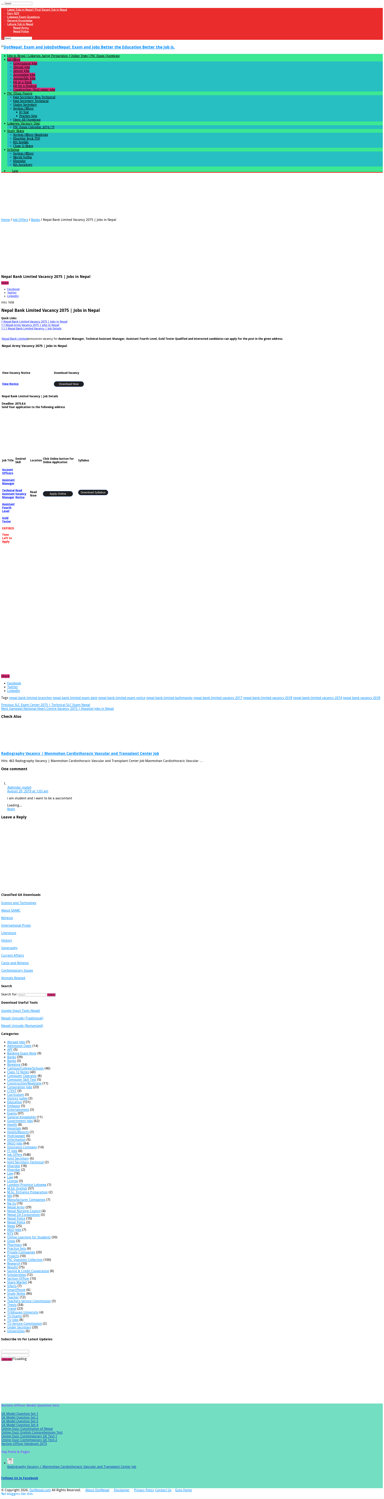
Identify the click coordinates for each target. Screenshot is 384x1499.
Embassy (13, 1106)
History (6, 940)
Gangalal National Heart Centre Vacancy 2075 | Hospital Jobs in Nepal (57, 708)
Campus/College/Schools (25, 1068)
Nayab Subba (22, 157)
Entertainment (18, 1109)
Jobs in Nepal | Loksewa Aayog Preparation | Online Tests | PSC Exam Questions (63, 56)
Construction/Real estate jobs (34, 89)
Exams (12, 1113)
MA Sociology (23, 165)
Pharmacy (14, 1245)
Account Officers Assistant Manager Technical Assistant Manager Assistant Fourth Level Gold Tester (8, 495)
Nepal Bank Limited (14, 339)
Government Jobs (25, 63)
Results (12, 1267)
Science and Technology (18, 903)
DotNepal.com (40, 1490)
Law (10, 1173)
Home (5, 220)
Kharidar (19, 161)
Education (14, 1102)
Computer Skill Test (21, 1079)
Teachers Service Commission (29, 1301)
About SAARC (10, 910)
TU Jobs (12, 1320)
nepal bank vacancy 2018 (361, 698)
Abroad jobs (21, 67)
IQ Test (24, 112)
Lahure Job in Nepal (20, 24)
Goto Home (183, 1490)
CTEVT (12, 1091)
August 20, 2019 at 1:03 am (27, 791)
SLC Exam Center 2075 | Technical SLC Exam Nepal (45, 705)
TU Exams (14, 1316)
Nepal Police (21, 31)
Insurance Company (22, 1147)
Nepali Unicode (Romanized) (22, 1026)
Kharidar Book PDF (26, 138)
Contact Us (163, 1490)
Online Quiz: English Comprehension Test (32, 1432)
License (12, 1181)
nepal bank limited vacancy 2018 (267, 698)
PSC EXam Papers (19, 93)
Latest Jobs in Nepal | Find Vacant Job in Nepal (37, 10)
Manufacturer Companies (26, 1200)
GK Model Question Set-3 (19, 1421)
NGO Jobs (14, 1230)
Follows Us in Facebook (19, 1478)
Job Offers (13, 59)
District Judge (17, 1098)
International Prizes (16, 925)
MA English (21, 142)
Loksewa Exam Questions (23, 17)
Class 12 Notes (23, 146)
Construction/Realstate (24, 1083)
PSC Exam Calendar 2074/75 (33, 127)
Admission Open (19, 1046)
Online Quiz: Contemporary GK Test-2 (29, 1440)
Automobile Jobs (24, 78)
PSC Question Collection (25, 1260)
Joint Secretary (18, 1158)
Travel (11, 1308)
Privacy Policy (144, 1490)
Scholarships (16, 1275)
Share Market (17, 1282)
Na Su (11, 1203)
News (11, 1226)
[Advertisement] (91, 197)
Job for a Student (25, 86)
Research (13, 1263)
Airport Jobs (21, 71)
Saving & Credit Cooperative (28, 1271)
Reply (11, 809)
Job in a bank (22, 82)
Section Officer (23, 108)
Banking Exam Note (21, 1053)
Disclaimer (122, 1490)
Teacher (13, 1297)
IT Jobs (12, 1151)
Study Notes (15, 131)
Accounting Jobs (24, 74)
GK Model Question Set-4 (19, 1425)
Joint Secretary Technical (31, 101)
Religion (7, 918)
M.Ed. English (17, 1188)
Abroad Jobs (16, 1042)
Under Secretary (25, 104)
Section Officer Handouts (30, 134)
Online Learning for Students (29, 1237)
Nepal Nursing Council (24, 1211)
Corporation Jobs (19, 1087)
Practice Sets (28, 116)
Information (16, 1140)
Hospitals (14, 1128)
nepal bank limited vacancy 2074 (317, 698)
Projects (13, 1256)
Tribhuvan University (23, 1312)
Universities (16, 1331)
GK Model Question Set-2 (19, 1417)
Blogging (14, 1064)
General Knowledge (19, 20)
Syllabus (13, 149)
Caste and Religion (15, 963)
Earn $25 (13, 13)
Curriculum (15, 1094)
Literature (8, 933)
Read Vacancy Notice (20, 494)
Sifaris (12, 1286)
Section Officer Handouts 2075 (24, 1444)
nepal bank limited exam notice (121, 698)
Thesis (12, 1305)
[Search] (2, 4)
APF (10, 1049)
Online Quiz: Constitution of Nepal (27, 1429)
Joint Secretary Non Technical (34, 97)
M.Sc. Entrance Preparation (27, 1192)
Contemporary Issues (17, 970)
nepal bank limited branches (30, 698)
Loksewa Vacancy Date (23, 123)
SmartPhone (16, 1290)
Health (12, 1125)
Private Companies (21, 1252)
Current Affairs (12, 955)
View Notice (10, 384)
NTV (10, 1233)
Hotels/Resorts (18, 1132)
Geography (9, 948)
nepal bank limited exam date (75, 698)
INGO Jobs (14, 1143)
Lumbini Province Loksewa (26, 1185)
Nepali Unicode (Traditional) (22, 1018)
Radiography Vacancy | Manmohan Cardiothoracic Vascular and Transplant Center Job (80, 753)
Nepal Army (21, 28)
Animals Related (13, 978)
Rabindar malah (19, 787)
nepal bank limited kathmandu (169, 698)
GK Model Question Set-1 (19, 1414)
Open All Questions (26, 119)
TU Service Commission (24, 1323)
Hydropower (16, 1136)
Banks (35, 220)
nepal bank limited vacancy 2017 (218, 698)
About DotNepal (97, 1490)
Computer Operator (22, 1076)
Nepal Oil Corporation (23, 1215)
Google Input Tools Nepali (20, 1011)
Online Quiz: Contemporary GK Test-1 (29, 1436)
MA (9, 1196)
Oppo (11, 1241)
